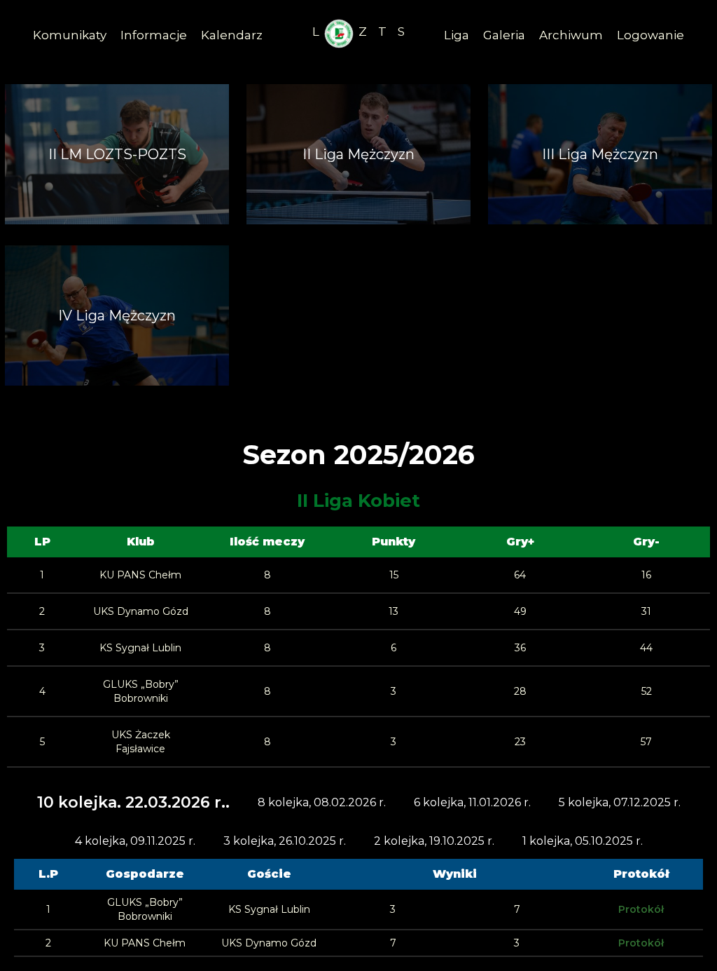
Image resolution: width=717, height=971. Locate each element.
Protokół (641, 909)
